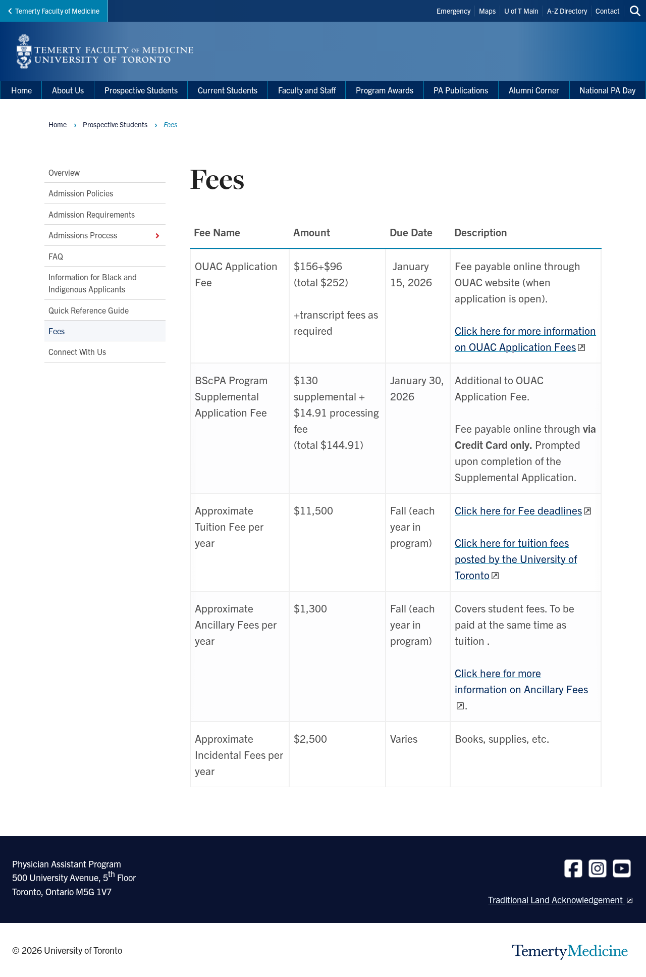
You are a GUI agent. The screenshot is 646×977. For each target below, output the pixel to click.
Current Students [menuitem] (227, 90)
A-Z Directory (567, 10)
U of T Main (521, 10)
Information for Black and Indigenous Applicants (92, 283)
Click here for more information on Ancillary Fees (521, 680)
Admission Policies (80, 193)
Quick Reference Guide (88, 309)
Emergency (453, 10)
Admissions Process (82, 235)
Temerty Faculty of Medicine (57, 10)
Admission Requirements (91, 214)
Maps (487, 10)
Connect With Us (77, 351)
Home (57, 124)
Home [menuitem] (21, 90)
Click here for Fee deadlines (518, 510)
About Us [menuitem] (68, 90)
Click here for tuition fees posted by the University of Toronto (516, 558)
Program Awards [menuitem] (384, 90)
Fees (56, 331)
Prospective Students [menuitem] (141, 90)
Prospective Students (115, 124)
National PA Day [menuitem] (607, 90)
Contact (608, 10)
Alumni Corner (534, 90)
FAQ (55, 255)
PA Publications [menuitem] (461, 90)
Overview (64, 172)
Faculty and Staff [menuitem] (307, 90)
